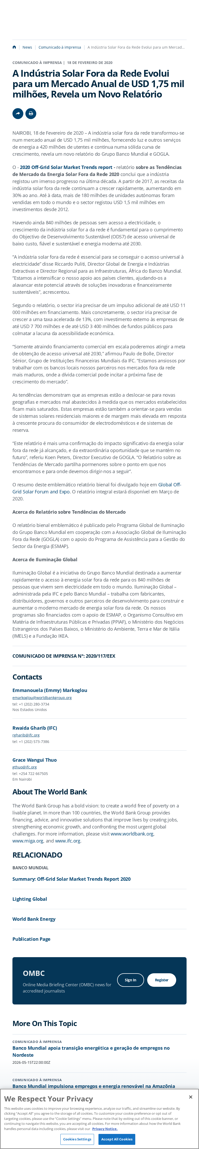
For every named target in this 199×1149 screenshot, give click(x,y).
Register (161, 979)
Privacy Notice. (105, 1128)
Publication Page (31, 939)
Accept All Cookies (116, 1139)
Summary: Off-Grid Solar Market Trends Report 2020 (71, 879)
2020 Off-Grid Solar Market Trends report (66, 167)
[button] (30, 113)
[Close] (190, 1097)
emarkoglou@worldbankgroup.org (42, 697)
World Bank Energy (33, 919)
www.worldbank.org (132, 834)
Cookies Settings (77, 1139)
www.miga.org (27, 841)
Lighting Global (29, 899)
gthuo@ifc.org (24, 767)
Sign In (130, 979)
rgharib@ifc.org (26, 735)
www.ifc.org (67, 841)
